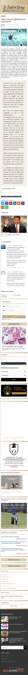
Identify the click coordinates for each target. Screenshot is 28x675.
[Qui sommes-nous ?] (11, 606)
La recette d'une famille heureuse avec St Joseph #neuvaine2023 (13, 437)
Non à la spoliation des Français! (12, 346)
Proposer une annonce (14, 559)
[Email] (2, 207)
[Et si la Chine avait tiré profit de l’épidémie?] (14, 232)
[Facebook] (6, 203)
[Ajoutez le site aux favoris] (14, 606)
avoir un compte (10, 295)
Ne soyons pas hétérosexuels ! (16, 624)
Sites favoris (5, 586)
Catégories (5, 581)
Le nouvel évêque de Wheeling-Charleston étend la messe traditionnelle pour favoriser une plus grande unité (17, 640)
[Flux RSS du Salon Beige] (15, 606)
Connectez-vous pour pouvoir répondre (16, 267)
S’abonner (5, 579)
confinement (4, 196)
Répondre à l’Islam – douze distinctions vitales (15, 617)
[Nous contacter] (12, 606)
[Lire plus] (12, 349)
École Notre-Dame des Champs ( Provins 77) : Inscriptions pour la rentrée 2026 (13, 542)
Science (3, 16)
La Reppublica (23, 60)
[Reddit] (18, 203)
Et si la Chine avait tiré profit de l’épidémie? (11, 234)
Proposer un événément (14, 565)
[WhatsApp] (6, 207)
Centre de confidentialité (9, 588)
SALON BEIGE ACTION (14, 324)
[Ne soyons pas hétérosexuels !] (4, 629)
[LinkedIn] (14, 203)
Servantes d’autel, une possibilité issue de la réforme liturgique (18, 632)
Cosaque (9, 245)
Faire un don (5, 576)
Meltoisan (9, 271)
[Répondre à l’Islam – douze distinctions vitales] (4, 621)
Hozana (14, 439)
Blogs (4, 574)
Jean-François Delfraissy (16, 196)
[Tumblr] (22, 203)
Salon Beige (9, 24)
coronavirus (9, 196)
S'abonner (4, 659)
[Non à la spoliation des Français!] (14, 344)
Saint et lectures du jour (8, 583)
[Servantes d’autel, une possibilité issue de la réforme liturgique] (4, 636)
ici (12, 61)
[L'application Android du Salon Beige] (16, 606)
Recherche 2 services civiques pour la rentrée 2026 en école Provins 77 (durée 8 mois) (13, 550)
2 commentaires (8, 26)
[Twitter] (2, 203)
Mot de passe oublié (21, 313)
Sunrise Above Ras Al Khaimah (10, 536)
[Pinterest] (10, 203)
